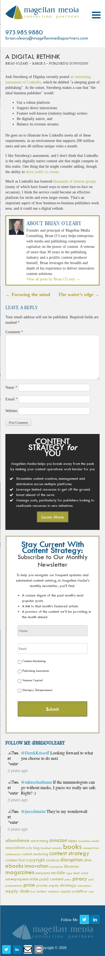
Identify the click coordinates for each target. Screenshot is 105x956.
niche (34, 879)
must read (80, 873)
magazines (19, 872)
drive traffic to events (42, 172)
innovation (36, 865)
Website (11, 411)
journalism (56, 866)
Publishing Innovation (35, 671)
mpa (69, 873)
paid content (51, 879)
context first (15, 860)
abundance (17, 840)
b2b (29, 848)
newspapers (17, 879)
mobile (58, 873)
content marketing (35, 854)
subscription (84, 885)
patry (68, 879)
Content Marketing (34, 661)
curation (52, 860)
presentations (13, 885)
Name (11, 387)
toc (33, 891)
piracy (79, 878)
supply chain (17, 891)
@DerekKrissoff (35, 753)
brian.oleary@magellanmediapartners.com (46, 38)
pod (91, 879)
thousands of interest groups (74, 181)
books (72, 846)
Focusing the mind (27, 294)
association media (88, 841)
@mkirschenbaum (36, 782)
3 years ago (18, 770)
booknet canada (51, 848)
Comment (14, 332)
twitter (42, 891)
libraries (71, 866)
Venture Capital (32, 680)
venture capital (59, 891)
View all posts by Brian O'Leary (53, 279)
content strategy (69, 853)
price (29, 884)
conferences (12, 854)
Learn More (52, 517)
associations (15, 847)
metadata (42, 873)
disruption (71, 859)
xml (91, 891)
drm (87, 860)
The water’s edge (79, 294)
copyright (35, 860)
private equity (47, 885)
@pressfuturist (33, 811)
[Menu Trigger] (96, 15)
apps (72, 840)
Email (11, 399)
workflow (80, 891)
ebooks (14, 865)
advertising (39, 840)
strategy (68, 885)
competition (91, 848)
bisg (36, 847)
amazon (58, 840)
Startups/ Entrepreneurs (37, 690)
